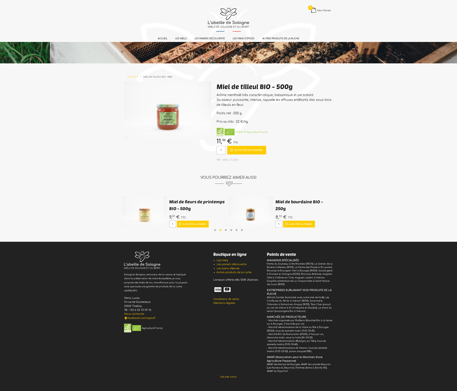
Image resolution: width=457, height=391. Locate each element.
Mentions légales (224, 303)
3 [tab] (226, 230)
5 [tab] (236, 230)
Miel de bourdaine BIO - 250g (193, 205)
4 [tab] (231, 230)
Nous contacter (134, 314)
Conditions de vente (226, 299)
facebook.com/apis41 (141, 318)
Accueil (162, 38)
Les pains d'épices (243, 38)
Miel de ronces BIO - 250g (301, 201)
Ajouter (248, 150)
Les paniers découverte (210, 38)
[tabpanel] (175, 212)
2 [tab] (220, 230)
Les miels (181, 38)
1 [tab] (215, 230)
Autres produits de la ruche (280, 38)
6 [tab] (242, 230)
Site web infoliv (228, 377)
